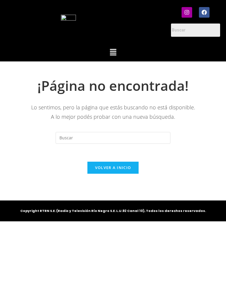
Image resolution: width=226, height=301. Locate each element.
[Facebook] (204, 12)
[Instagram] (187, 12)
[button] (113, 52)
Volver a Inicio (113, 167)
